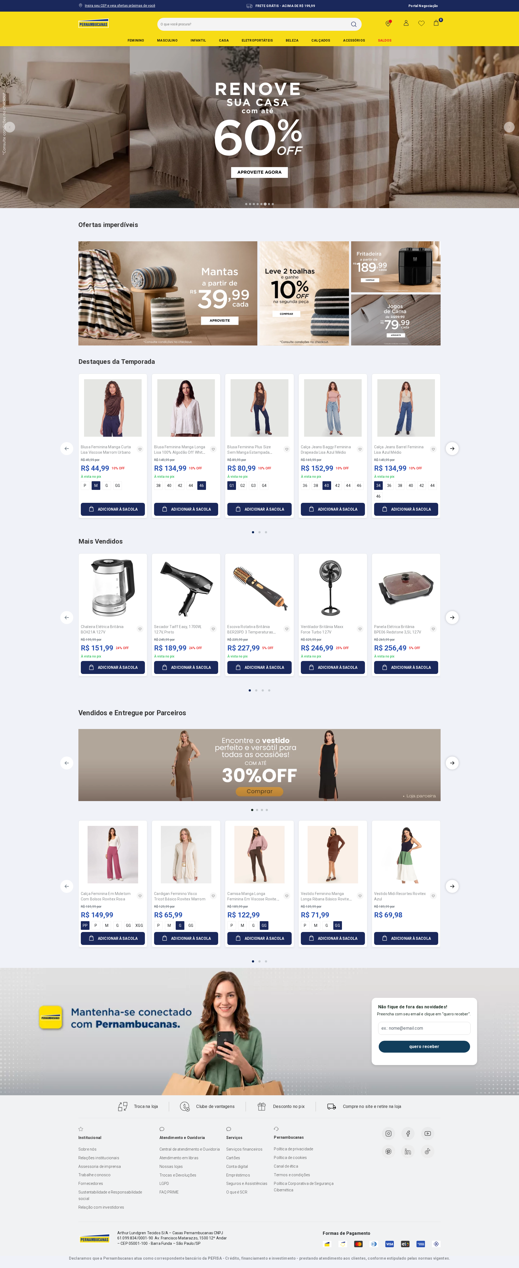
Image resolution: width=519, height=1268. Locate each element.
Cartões (233, 1158)
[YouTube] (427, 1133)
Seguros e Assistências (247, 1183)
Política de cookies (290, 1157)
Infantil (198, 40)
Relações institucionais (98, 1158)
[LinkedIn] (408, 1151)
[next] (452, 448)
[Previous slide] (9, 127)
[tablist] (259, 529)
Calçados (320, 40)
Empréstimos (238, 1175)
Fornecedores (90, 1183)
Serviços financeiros (244, 1149)
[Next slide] (509, 127)
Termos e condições (292, 1175)
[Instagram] (388, 1133)
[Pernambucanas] (93, 23)
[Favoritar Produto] (140, 449)
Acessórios (354, 40)
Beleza (292, 40)
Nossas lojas (171, 1166)
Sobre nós (87, 1149)
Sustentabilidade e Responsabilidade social (110, 1195)
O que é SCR (236, 1192)
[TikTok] (427, 1151)
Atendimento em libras (178, 1158)
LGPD (164, 1183)
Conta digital (237, 1166)
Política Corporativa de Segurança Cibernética (303, 1186)
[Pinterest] (388, 1151)
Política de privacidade (293, 1149)
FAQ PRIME (169, 1192)
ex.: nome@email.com (402, 1028)
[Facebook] (408, 1133)
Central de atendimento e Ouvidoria (189, 1149)
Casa (224, 40)
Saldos (384, 40)
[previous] (66, 448)
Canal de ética (286, 1166)
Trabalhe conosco (94, 1175)
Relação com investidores (101, 1207)
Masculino (167, 40)
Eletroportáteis (257, 40)
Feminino (136, 40)
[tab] (246, 204)
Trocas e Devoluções (178, 1175)
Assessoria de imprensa (99, 1166)
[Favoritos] (421, 23)
